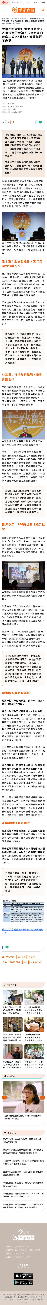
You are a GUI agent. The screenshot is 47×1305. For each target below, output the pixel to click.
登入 (35, 2)
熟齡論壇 (21, 957)
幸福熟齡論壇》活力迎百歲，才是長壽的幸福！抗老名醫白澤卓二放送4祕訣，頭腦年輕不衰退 (23, 20)
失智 (5, 962)
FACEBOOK (17, 2)
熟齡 (26, 962)
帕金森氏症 (36, 962)
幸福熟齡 (5, 18)
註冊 (43, 2)
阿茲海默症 (15, 962)
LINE (28, 2)
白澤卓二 (33, 957)
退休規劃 (23, 18)
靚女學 (14, 18)
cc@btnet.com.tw (22, 1257)
